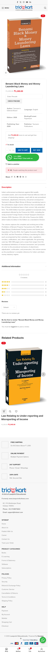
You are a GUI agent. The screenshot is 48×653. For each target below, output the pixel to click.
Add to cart (23, 150)
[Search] (45, 8)
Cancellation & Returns (10, 593)
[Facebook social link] (17, 2)
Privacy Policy (6, 578)
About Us (5, 527)
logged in (14, 327)
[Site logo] (23, 8)
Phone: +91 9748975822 (11, 509)
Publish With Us (7, 531)
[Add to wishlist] (16, 411)
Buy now (36, 150)
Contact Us (5, 539)
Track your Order (8, 543)
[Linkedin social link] (30, 2)
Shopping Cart (7, 622)
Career (4, 535)
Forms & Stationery (8, 560)
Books (4, 553)
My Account (6, 614)
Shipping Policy (7, 601)
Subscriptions (6, 568)
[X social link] (20, 2)
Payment (5, 611)
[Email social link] (17, 176)
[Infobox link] (24, 444)
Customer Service (8, 589)
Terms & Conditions (8, 597)
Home (4, 524)
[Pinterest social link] (20, 176)
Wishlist (4, 618)
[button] (4, 411)
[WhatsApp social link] (26, 176)
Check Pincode (14, 101)
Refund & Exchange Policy (11, 585)
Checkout (5, 626)
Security (4, 582)
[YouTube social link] (27, 2)
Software (5, 564)
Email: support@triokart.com (13, 512)
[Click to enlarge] (5, 72)
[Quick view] (10, 411)
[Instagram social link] (23, 2)
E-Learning (5, 556)
